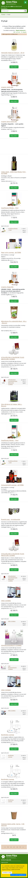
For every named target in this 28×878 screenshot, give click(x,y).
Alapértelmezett (21, 30)
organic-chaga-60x (7, 287)
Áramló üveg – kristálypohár (10, 519)
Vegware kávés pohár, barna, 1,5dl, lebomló (13, 825)
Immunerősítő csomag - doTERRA (12, 485)
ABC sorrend (16, 32)
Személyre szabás (7, 872)
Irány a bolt (13, 67)
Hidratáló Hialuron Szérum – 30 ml (12, 53)
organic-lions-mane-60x (9, 121)
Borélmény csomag (7, 735)
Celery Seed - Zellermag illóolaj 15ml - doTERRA (13, 172)
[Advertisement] (14, 146)
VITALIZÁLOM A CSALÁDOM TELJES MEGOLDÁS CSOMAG (12, 358)
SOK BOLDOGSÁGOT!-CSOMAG (11, 645)
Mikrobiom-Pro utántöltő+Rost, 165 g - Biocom (13, 322)
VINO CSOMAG (6, 601)
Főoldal (3, 14)
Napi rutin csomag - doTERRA (11, 252)
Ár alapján (23, 32)
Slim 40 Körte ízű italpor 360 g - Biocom (11, 405)
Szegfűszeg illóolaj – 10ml (9, 208)
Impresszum (4, 862)
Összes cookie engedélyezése (18, 875)
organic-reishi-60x (7, 87)
